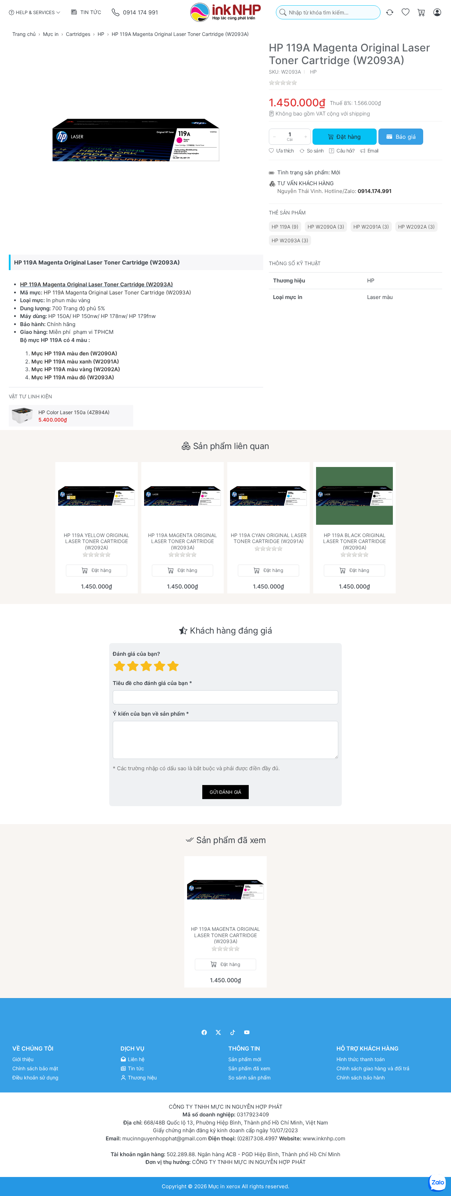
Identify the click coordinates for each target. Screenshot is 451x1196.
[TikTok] (233, 1032)
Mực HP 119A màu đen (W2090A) (74, 353)
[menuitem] (285, 227)
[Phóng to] (136, 139)
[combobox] (328, 12)
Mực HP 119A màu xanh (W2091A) (75, 361)
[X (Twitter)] (218, 1032)
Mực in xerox (224, 1186)
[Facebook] (204, 1032)
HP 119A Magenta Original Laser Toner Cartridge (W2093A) (96, 284)
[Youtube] (247, 1032)
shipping (359, 113)
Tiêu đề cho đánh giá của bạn (150, 683)
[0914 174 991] (116, 12)
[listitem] (136, 139)
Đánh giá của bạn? (136, 654)
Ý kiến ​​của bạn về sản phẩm (149, 714)
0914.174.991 (374, 191)
